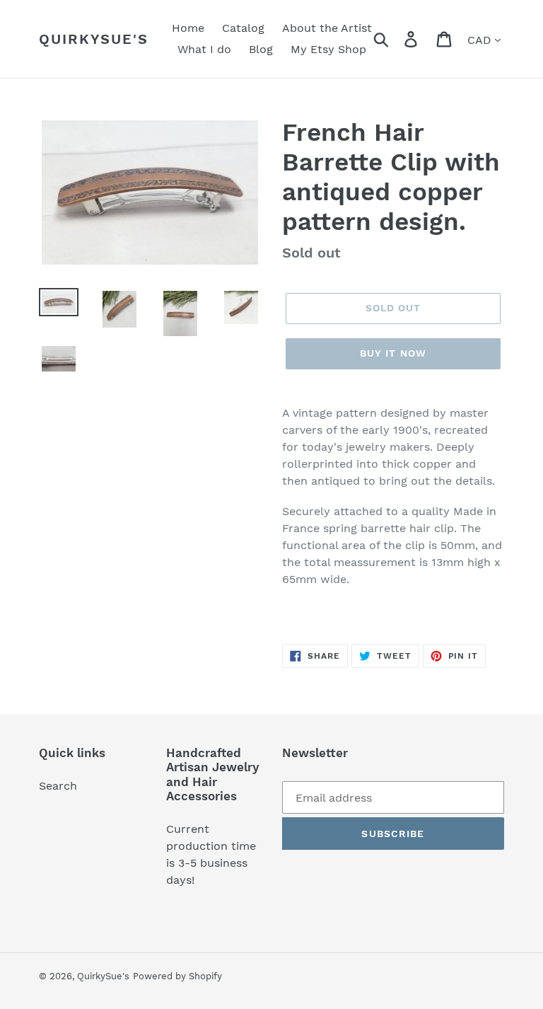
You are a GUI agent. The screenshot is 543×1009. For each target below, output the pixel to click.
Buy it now (393, 353)
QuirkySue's (93, 38)
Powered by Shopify (177, 976)
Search (58, 785)
